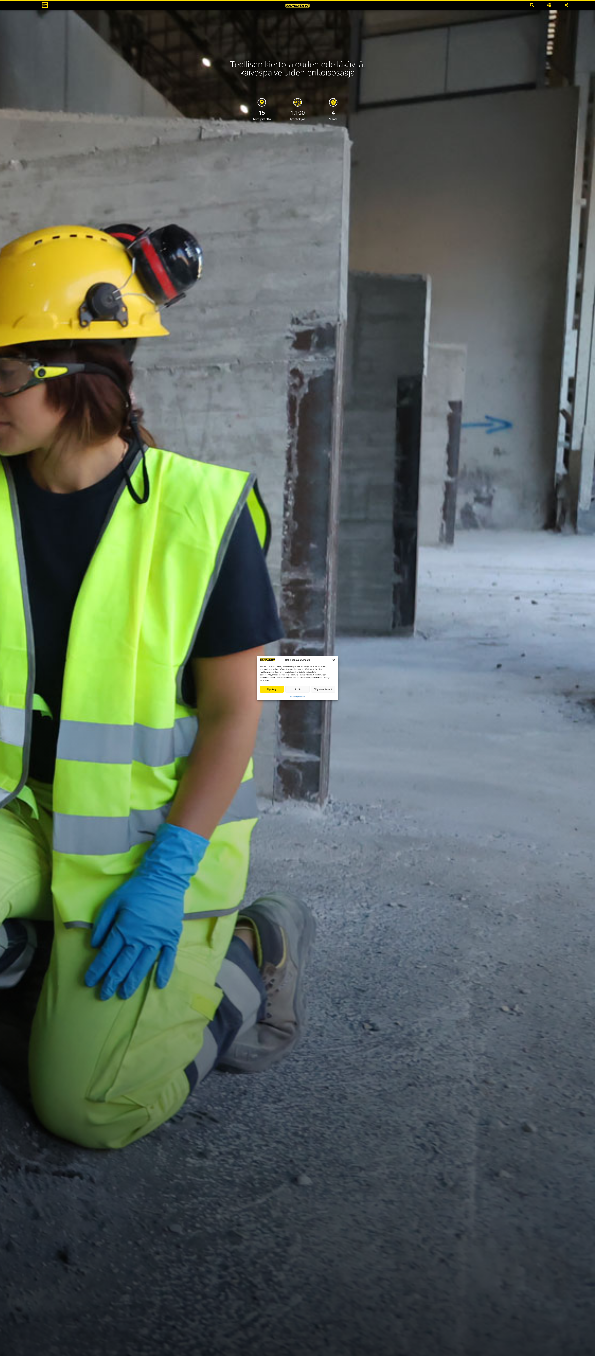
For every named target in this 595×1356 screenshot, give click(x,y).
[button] (333, 660)
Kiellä (298, 689)
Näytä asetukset (323, 689)
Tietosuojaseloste (297, 696)
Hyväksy (271, 689)
